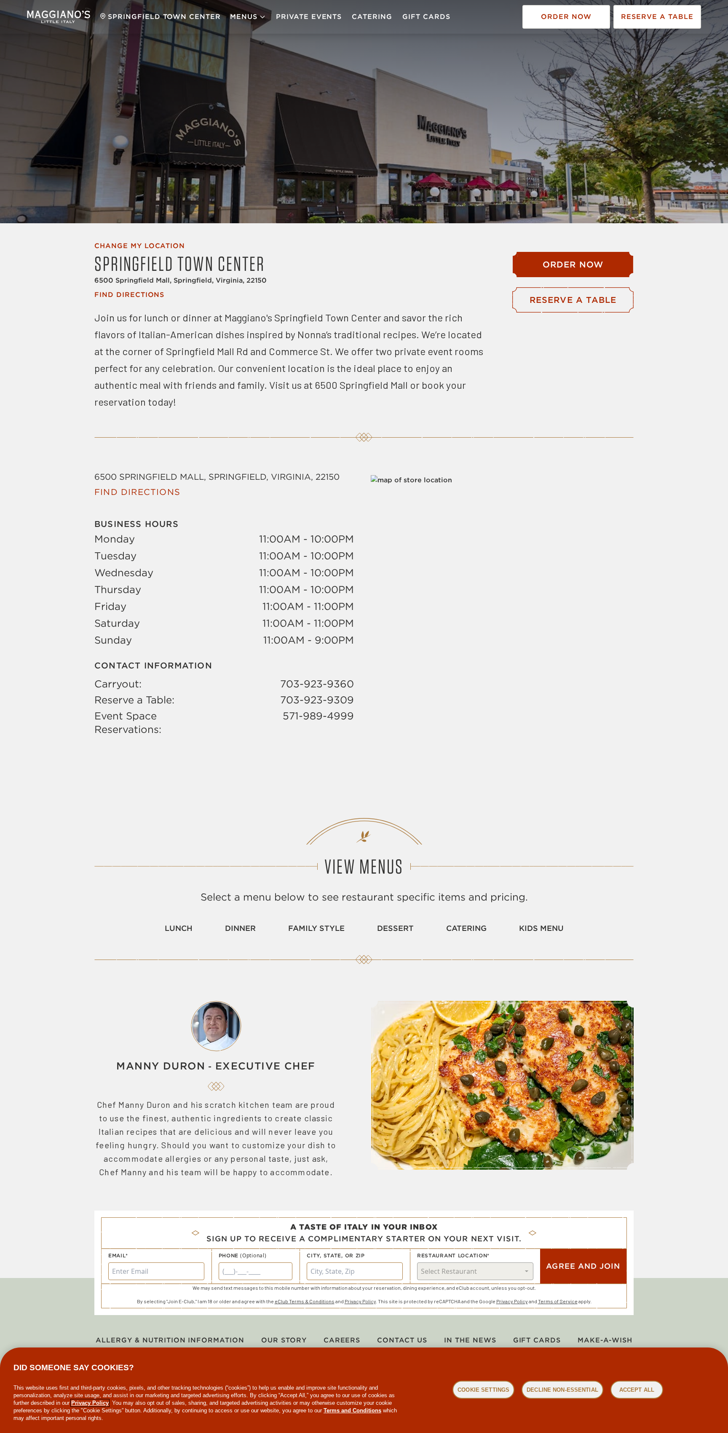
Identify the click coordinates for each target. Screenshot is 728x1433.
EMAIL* (118, 1255)
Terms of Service (558, 1301)
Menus (243, 17)
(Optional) (253, 1255)
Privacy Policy (360, 1301)
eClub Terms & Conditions (305, 1301)
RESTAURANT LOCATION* (453, 1255)
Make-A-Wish (605, 1340)
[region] (364, 1390)
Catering (372, 17)
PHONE (229, 1255)
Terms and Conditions (352, 1410)
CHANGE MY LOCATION (139, 246)
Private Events (309, 17)
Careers (342, 1340)
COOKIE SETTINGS (483, 1389)
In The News (470, 1340)
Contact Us (402, 1340)
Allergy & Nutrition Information (170, 1340)
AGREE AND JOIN (583, 1266)
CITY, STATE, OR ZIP (336, 1255)
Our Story (284, 1340)
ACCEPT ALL (636, 1389)
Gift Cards (426, 17)
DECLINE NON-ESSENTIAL (562, 1389)
